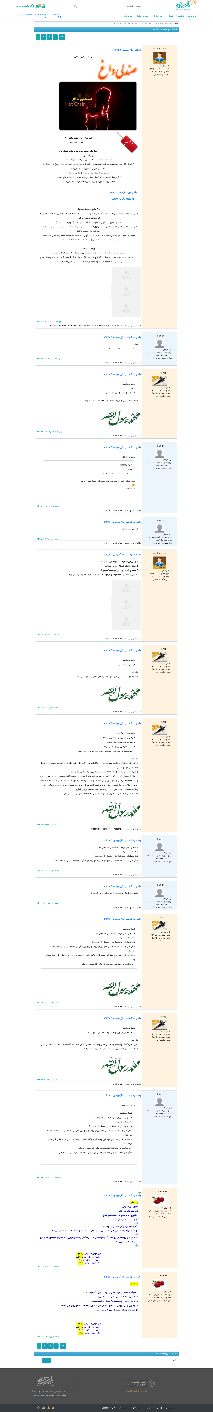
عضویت (25, 6)
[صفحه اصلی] (53, 1408)
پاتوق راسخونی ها (130, 23)
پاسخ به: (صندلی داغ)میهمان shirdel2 (122, 337)
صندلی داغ (118, 23)
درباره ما (146, 1408)
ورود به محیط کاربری (124, 1408)
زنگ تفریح (143, 23)
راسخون (190, 16)
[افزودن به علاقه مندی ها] (38, 1408)
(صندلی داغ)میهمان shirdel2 (126, 50)
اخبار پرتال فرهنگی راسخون (136, 1391)
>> (62, 37)
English (105, 1408)
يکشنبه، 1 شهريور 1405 (55, 16)
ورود (18, 6)
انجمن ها (152, 23)
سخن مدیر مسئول (167, 1408)
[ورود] (48, 1408)
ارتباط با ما (154, 1408)
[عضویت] (43, 1408)
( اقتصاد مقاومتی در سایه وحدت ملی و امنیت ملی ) (32, 16)
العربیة (112, 1408)
